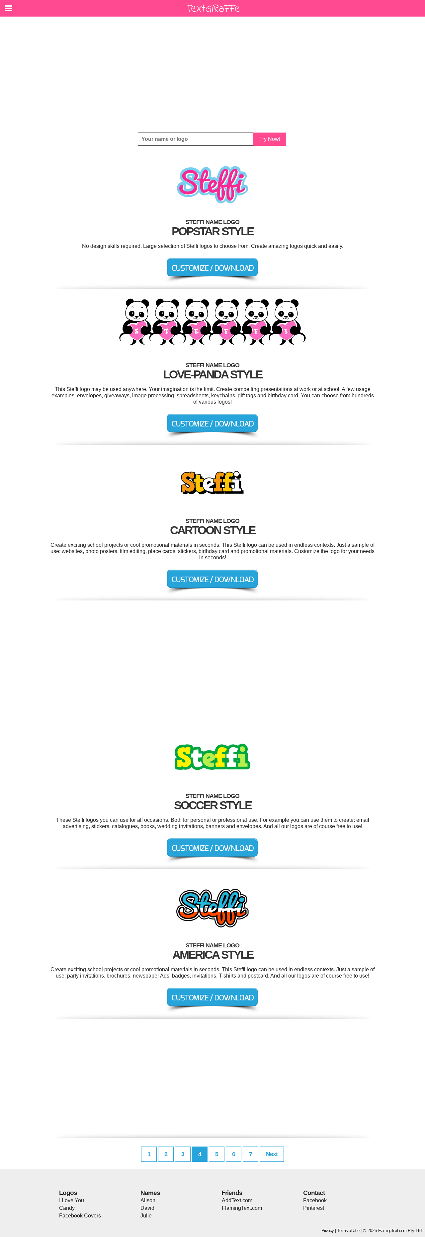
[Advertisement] (212, 74)
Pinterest (313, 1208)
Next (272, 1154)
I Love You (71, 1200)
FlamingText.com (242, 1208)
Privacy (327, 1230)
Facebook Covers (80, 1215)
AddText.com (237, 1200)
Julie (146, 1215)
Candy (67, 1208)
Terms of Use (348, 1230)
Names (150, 1192)
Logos (68, 1192)
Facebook (315, 1200)
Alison (147, 1200)
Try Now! (269, 139)
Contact (314, 1192)
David (147, 1208)
